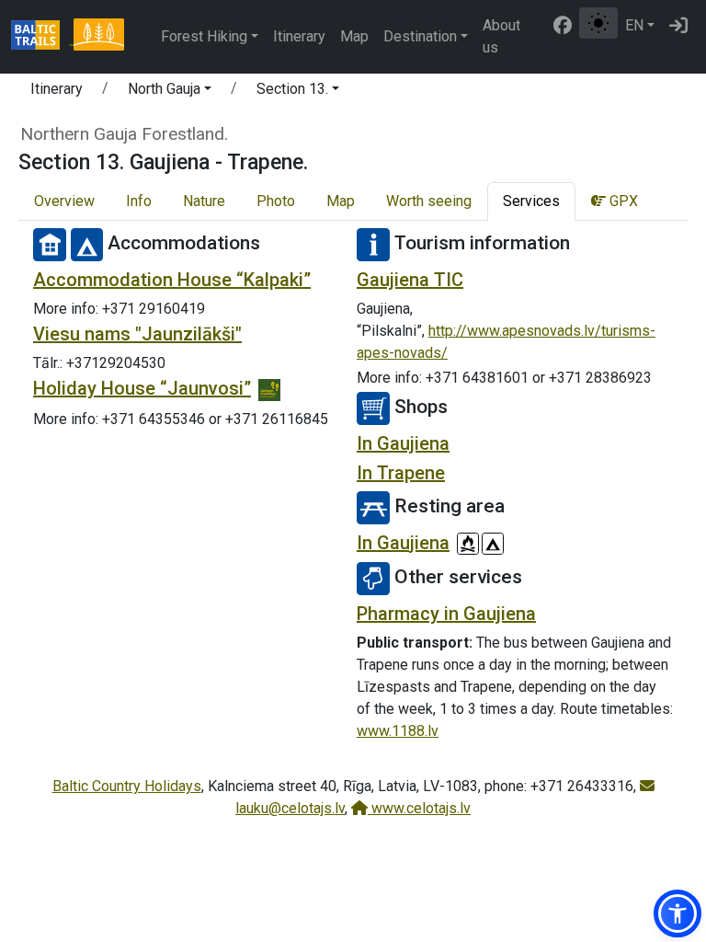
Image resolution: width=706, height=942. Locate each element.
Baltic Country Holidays (126, 786)
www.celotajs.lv (419, 808)
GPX (622, 201)
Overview (64, 201)
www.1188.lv (397, 731)
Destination (420, 36)
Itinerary (299, 36)
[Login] (678, 25)
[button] (169, 92)
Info (139, 201)
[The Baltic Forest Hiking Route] (98, 36)
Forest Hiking (204, 36)
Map (354, 36)
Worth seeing (429, 201)
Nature (204, 201)
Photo (275, 201)
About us (501, 36)
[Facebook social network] (562, 25)
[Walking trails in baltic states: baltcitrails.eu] (42, 37)
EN (634, 25)
